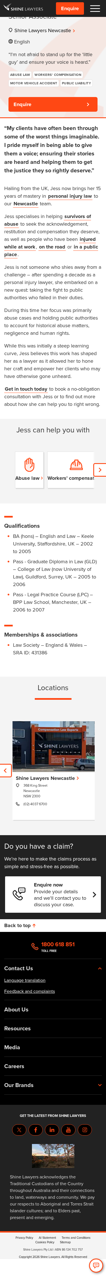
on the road (52, 246)
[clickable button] (95, 8)
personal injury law (70, 196)
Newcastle (26, 203)
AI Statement (47, 1237)
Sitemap (65, 1242)
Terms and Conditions (76, 1237)
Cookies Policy (44, 1242)
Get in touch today (26, 389)
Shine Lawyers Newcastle (42, 30)
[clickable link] (23, 8)
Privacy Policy (24, 1237)
